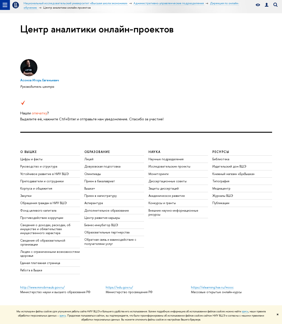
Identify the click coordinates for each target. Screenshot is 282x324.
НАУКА (154, 152)
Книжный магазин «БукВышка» (233, 174)
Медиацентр (221, 188)
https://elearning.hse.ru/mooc (212, 287)
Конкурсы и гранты (162, 203)
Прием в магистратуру (100, 196)
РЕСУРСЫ (220, 152)
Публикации (220, 203)
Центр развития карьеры (102, 218)
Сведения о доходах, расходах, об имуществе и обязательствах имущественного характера (45, 229)
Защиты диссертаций (163, 188)
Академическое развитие (166, 196)
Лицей (88, 159)
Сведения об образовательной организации (42, 242)
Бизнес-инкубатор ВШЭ (101, 225)
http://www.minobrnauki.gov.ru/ (42, 287)
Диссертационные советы (167, 181)
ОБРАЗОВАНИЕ (97, 152)
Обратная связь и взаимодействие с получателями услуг (110, 241)
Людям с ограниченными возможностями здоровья (50, 254)
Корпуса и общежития (36, 188)
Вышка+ (89, 188)
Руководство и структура (38, 166)
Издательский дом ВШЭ (229, 166)
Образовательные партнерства (107, 232)
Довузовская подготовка (102, 166)
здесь (245, 311)
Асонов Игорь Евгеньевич (39, 80)
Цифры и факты (31, 159)
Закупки (26, 196)
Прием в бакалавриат (99, 181)
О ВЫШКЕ (28, 152)
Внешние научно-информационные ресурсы (173, 212)
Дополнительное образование (106, 210)
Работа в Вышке (31, 270)
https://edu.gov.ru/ (119, 287)
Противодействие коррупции (41, 218)
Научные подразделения (166, 159)
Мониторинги (158, 174)
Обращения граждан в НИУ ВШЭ (43, 203)
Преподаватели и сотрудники (42, 181)
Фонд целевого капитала (38, 210)
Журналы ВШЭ (222, 196)
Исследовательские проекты (169, 166)
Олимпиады (92, 174)
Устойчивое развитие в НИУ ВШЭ (44, 174)
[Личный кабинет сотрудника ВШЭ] (266, 5)
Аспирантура (93, 203)
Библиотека (220, 159)
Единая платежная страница (40, 263)
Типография (220, 181)
